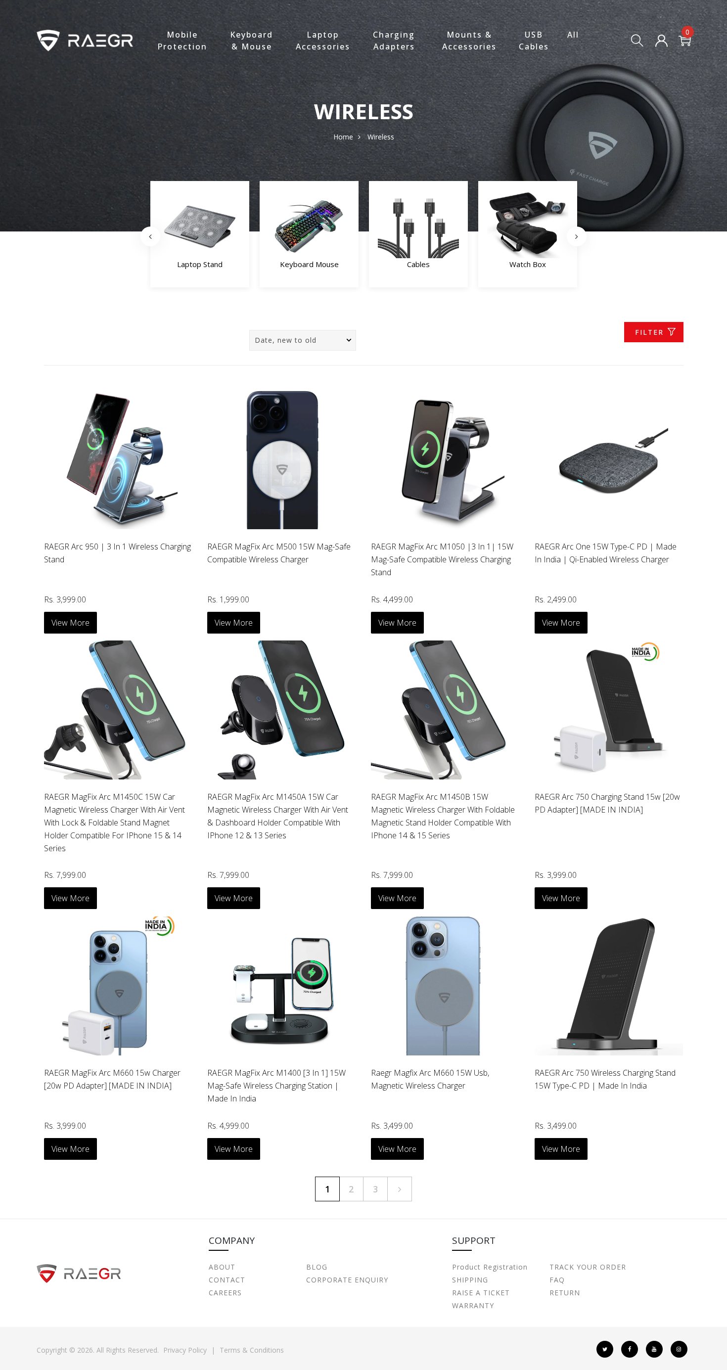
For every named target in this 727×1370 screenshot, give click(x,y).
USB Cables (534, 40)
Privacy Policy (185, 1350)
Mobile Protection (182, 40)
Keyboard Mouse (309, 264)
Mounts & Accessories (469, 40)
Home (343, 136)
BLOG (316, 1267)
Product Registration (490, 1267)
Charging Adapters (394, 40)
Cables (418, 264)
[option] (199, 236)
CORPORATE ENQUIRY (347, 1279)
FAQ (557, 1279)
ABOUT (222, 1267)
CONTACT (227, 1279)
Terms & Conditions (252, 1350)
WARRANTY (473, 1305)
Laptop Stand (200, 264)
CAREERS (225, 1292)
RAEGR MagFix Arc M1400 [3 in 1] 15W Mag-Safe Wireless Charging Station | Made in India (276, 1085)
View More (70, 622)
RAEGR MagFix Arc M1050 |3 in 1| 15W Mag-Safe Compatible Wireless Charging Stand (442, 559)
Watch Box (527, 264)
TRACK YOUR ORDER (587, 1267)
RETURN (564, 1292)
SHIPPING (470, 1279)
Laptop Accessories (323, 40)
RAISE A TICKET (481, 1292)
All (573, 34)
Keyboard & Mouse (251, 40)
